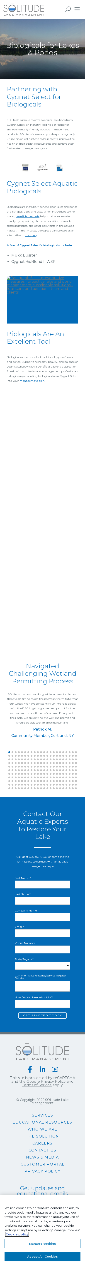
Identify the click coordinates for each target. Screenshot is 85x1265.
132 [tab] (76, 770)
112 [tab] (12, 770)
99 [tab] (41, 767)
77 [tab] (41, 763)
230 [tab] (38, 788)
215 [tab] (60, 785)
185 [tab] (35, 781)
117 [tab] (28, 770)
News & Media (42, 1157)
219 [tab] (73, 785)
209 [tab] (41, 785)
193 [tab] (60, 781)
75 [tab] (35, 763)
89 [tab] (9, 767)
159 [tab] (22, 777)
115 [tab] (22, 770)
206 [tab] (31, 785)
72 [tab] (25, 763)
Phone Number (25, 943)
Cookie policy (17, 1234)
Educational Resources (42, 1122)
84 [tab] (63, 763)
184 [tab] (31, 781)
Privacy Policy (53, 1081)
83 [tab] (60, 763)
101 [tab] (47, 767)
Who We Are (43, 1129)
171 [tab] (60, 777)
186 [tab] (38, 781)
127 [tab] (60, 770)
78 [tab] (44, 763)
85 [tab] (66, 763)
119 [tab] (35, 770)
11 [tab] (41, 752)
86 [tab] (69, 763)
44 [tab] (76, 756)
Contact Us (42, 1150)
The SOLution (42, 1136)
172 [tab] (63, 777)
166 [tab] (44, 777)
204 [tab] (25, 785)
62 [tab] (63, 759)
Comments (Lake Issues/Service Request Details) (40, 977)
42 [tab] (69, 756)
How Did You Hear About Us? (34, 997)
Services (42, 1115)
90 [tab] (12, 767)
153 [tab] (73, 774)
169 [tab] (54, 777)
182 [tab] (25, 781)
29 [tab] (28, 756)
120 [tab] (38, 770)
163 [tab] (35, 777)
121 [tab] (41, 770)
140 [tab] (31, 774)
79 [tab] (47, 763)
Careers (42, 1143)
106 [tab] (63, 767)
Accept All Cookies (42, 1256)
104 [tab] (57, 767)
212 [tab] (50, 785)
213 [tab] (54, 785)
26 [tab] (19, 756)
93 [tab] (22, 767)
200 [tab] (12, 785)
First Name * (23, 878)
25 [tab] (16, 756)
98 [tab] (38, 767)
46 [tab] (12, 759)
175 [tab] (73, 777)
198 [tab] (76, 781)
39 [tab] (60, 756)
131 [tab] (73, 770)
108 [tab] (69, 767)
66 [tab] (76, 759)
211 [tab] (47, 785)
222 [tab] (12, 788)
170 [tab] (57, 777)
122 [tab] (44, 770)
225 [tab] (22, 788)
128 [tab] (63, 770)
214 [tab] (57, 785)
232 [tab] (44, 788)
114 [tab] (19, 770)
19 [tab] (66, 752)
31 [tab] (35, 756)
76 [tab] (38, 763)
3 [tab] (16, 752)
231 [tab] (41, 788)
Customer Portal (42, 1164)
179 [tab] (16, 781)
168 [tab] (50, 777)
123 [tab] (47, 770)
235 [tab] (54, 788)
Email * (19, 926)
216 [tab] (63, 785)
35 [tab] (47, 756)
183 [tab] (28, 781)
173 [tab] (66, 777)
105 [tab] (60, 767)
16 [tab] (57, 752)
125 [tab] (54, 770)
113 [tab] (16, 770)
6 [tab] (25, 752)
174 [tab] (69, 777)
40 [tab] (63, 756)
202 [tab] (19, 785)
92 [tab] (19, 767)
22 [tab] (76, 752)
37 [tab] (54, 756)
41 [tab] (66, 756)
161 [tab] (28, 777)
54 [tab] (38, 759)
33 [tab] (41, 756)
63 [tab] (66, 759)
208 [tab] (38, 785)
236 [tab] (57, 788)
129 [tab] (66, 770)
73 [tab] (28, 763)
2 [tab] (12, 752)
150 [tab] (63, 774)
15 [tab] (54, 752)
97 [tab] (35, 767)
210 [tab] (44, 785)
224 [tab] (19, 788)
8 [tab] (31, 752)
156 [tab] (12, 777)
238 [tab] (63, 788)
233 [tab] (47, 788)
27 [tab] (22, 756)
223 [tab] (16, 788)
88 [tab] (76, 763)
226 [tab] (25, 788)
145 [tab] (47, 774)
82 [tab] (57, 763)
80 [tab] (50, 763)
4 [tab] (19, 752)
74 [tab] (31, 763)
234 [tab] (50, 788)
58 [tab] (50, 759)
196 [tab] (69, 781)
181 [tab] (22, 781)
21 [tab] (73, 752)
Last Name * (23, 894)
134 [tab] (12, 774)
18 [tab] (63, 752)
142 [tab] (38, 774)
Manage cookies (42, 1243)
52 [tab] (31, 759)
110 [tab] (76, 767)
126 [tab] (57, 770)
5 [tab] (22, 752)
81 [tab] (54, 763)
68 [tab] (12, 763)
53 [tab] (35, 759)
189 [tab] (47, 781)
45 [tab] (9, 759)
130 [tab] (69, 770)
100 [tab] (44, 767)
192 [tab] (57, 781)
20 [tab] (69, 752)
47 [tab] (16, 759)
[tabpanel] (42, 700)
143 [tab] (41, 774)
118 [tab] (31, 770)
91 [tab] (16, 767)
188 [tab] (44, 781)
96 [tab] (31, 767)
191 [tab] (54, 781)
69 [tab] (16, 763)
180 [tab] (19, 781)
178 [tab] (12, 781)
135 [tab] (16, 774)
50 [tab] (25, 759)
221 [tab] (9, 788)
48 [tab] (19, 759)
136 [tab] (19, 774)
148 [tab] (57, 774)
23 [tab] (9, 756)
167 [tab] (47, 777)
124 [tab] (50, 770)
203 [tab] (22, 785)
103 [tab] (54, 767)
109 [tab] (73, 767)
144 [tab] (44, 774)
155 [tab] (9, 777)
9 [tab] (35, 752)
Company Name (26, 910)
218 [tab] (69, 785)
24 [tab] (12, 756)
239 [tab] (66, 788)
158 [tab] (19, 777)
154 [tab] (76, 774)
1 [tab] (9, 752)
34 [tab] (44, 756)
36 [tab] (50, 756)
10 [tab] (38, 752)
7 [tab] (28, 752)
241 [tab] (73, 788)
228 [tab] (31, 788)
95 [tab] (28, 767)
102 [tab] (50, 767)
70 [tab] (19, 763)
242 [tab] (76, 788)
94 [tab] (25, 767)
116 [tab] (25, 770)
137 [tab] (22, 774)
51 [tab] (28, 759)
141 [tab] (35, 774)
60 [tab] (57, 759)
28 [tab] (25, 756)
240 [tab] (69, 788)
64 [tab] (69, 759)
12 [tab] (44, 752)
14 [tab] (50, 752)
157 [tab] (16, 777)
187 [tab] (41, 781)
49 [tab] (22, 759)
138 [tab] (25, 774)
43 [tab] (73, 756)
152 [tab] (69, 774)
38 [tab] (57, 756)
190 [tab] (50, 781)
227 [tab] (28, 788)
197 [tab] (73, 781)
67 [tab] (9, 763)
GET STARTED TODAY (42, 1015)
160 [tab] (25, 777)
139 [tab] (28, 774)
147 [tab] (54, 774)
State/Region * (24, 959)
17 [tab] (60, 752)
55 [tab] (41, 759)
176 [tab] (76, 777)
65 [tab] (73, 759)
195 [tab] (66, 781)
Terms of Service (37, 1085)
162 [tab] (31, 777)
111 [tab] (9, 770)
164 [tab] (38, 777)
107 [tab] (66, 767)
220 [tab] (76, 785)
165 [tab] (41, 777)
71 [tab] (22, 763)
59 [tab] (54, 759)
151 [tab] (66, 774)
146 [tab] (50, 774)
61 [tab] (60, 759)
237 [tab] (60, 788)
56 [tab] (44, 759)
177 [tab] (9, 781)
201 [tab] (16, 785)
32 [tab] (38, 756)
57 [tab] (47, 759)
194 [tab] (63, 781)
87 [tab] (73, 763)
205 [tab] (28, 785)
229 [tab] (35, 788)
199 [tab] (9, 785)
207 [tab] (35, 785)
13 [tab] (47, 752)
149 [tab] (60, 774)
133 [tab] (9, 774)
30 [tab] (31, 756)
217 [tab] (66, 785)
